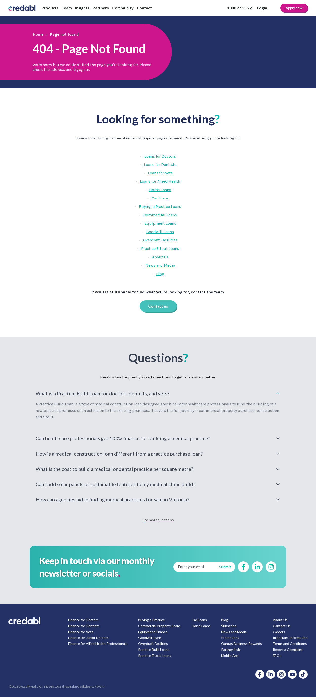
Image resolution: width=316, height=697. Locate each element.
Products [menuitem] (50, 7)
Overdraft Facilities (160, 240)
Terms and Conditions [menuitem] (290, 643)
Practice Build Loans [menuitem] (153, 649)
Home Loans (160, 189)
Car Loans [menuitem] (199, 620)
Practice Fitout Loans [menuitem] (154, 655)
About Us (160, 257)
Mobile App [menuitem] (230, 655)
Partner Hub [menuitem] (230, 649)
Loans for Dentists (160, 164)
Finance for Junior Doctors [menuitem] (88, 638)
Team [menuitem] (67, 7)
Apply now (294, 8)
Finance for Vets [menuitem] (80, 632)
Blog (160, 273)
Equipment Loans (160, 223)
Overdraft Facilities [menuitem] (153, 643)
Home (38, 34)
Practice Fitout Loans (160, 248)
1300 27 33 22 (239, 7)
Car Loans (160, 198)
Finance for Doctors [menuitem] (83, 620)
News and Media (160, 265)
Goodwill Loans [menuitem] (150, 638)
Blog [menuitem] (224, 620)
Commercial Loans (160, 215)
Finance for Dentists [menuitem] (83, 626)
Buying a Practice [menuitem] (151, 620)
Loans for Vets (160, 173)
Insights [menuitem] (82, 7)
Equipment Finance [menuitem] (153, 632)
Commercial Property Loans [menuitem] (159, 626)
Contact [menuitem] (144, 7)
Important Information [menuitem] (290, 638)
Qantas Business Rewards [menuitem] (241, 643)
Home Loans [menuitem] (201, 626)
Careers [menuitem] (279, 632)
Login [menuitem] (262, 7)
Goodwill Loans (160, 231)
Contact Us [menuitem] (282, 626)
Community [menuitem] (123, 7)
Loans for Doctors (160, 156)
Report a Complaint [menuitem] (288, 649)
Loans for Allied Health (160, 181)
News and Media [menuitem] (234, 632)
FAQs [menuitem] (277, 655)
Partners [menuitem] (101, 7)
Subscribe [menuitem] (229, 626)
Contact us (158, 306)
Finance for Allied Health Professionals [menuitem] (97, 643)
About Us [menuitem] (280, 620)
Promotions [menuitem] (230, 638)
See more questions (158, 520)
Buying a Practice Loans (160, 206)
